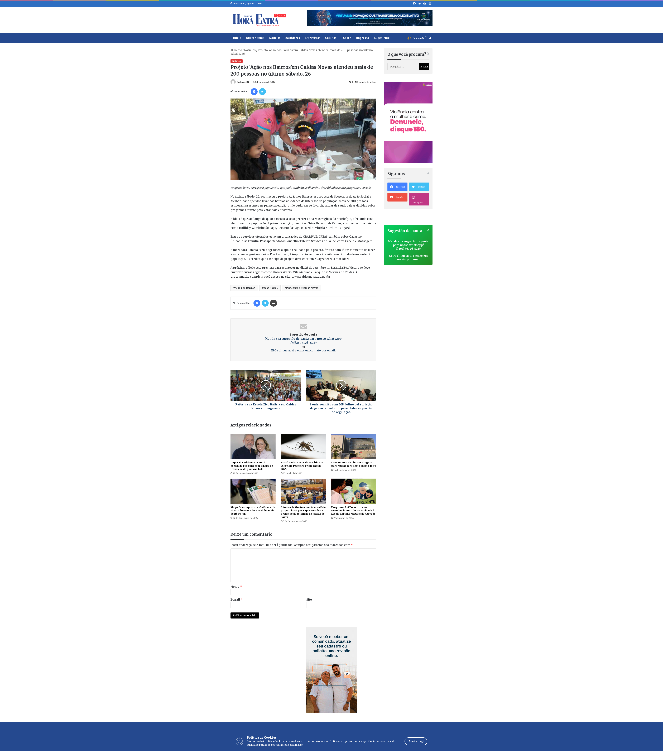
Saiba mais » (295, 744)
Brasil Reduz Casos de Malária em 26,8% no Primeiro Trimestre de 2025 (302, 466)
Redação (241, 82)
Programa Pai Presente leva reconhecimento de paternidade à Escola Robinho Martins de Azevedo (353, 510)
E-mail (236, 599)
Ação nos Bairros (245, 288)
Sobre (347, 38)
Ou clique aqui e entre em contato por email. (305, 350)
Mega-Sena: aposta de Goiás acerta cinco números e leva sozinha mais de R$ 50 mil (252, 510)
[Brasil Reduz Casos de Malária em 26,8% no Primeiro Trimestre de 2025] (303, 446)
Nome (236, 586)
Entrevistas (312, 38)
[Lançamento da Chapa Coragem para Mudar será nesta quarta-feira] (353, 446)
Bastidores (292, 38)
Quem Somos (255, 38)
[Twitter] (262, 91)
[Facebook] (254, 91)
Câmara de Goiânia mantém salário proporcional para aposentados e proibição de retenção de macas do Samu (303, 512)
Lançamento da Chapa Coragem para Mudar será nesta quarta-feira (353, 464)
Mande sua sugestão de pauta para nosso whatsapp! (408, 245)
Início (237, 38)
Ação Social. (270, 288)
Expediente (382, 38)
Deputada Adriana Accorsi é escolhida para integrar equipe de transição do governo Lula (251, 466)
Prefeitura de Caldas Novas (302, 288)
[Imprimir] (273, 303)
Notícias (274, 38)
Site (309, 599)
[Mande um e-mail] (248, 82)
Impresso (362, 38)
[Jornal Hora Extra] (258, 20)
